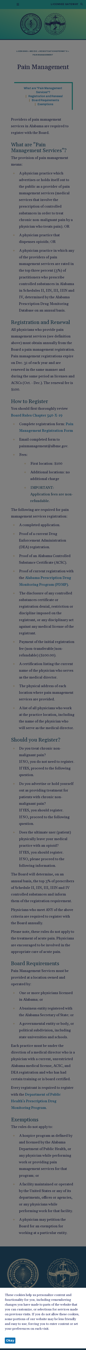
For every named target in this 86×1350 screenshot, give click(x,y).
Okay (10, 1340)
